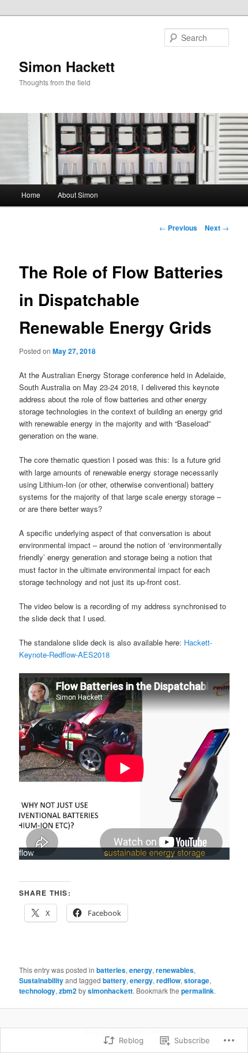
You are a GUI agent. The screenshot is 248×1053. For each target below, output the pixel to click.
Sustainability (41, 980)
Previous (178, 227)
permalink (197, 991)
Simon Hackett (67, 66)
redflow (168, 980)
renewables (175, 970)
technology (37, 991)
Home (30, 194)
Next (217, 227)
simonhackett (110, 991)
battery (114, 980)
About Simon (78, 194)
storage (196, 980)
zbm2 (68, 991)
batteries (111, 970)
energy (140, 970)
